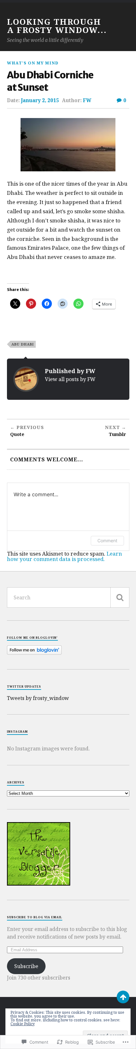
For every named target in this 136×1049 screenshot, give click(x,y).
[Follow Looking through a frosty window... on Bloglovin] (34, 652)
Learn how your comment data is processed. (64, 556)
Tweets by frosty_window (38, 698)
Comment (107, 540)
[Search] (119, 597)
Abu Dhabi (22, 344)
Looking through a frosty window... (57, 25)
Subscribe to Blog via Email (34, 917)
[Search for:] (68, 597)
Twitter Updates (24, 686)
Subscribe (26, 966)
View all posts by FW (70, 379)
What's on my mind (33, 63)
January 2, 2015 (40, 100)
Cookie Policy (22, 1023)
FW (87, 100)
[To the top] (123, 997)
